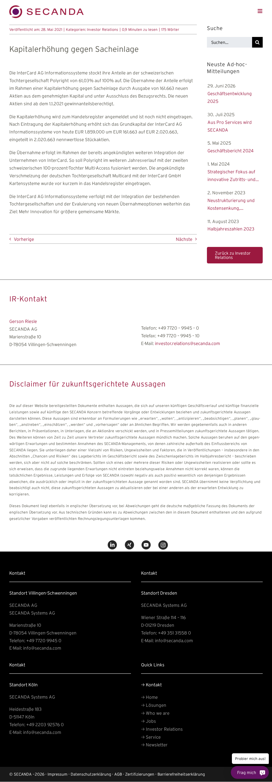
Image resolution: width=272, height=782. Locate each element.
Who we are (155, 713)
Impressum (57, 774)
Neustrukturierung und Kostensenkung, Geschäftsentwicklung (231, 205)
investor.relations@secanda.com (187, 343)
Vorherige (24, 239)
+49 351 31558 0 (174, 632)
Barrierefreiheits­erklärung (181, 774)
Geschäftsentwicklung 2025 (229, 97)
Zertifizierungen (139, 774)
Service (151, 736)
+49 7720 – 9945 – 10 (178, 335)
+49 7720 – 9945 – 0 (178, 327)
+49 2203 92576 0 (45, 724)
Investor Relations (102, 29)
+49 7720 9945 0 (43, 640)
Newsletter (154, 744)
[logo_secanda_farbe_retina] (46, 7)
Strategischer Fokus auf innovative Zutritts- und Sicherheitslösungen (231, 176)
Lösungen (153, 705)
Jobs (148, 721)
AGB (118, 774)
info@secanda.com (42, 647)
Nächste (184, 239)
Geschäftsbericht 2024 (230, 150)
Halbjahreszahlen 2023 (230, 228)
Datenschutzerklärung (91, 774)
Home (149, 697)
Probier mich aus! (250, 758)
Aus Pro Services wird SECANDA (229, 126)
